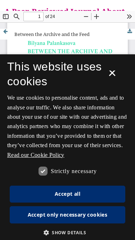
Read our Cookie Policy (35, 155)
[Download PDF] (129, 31)
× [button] (112, 76)
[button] (67, 232)
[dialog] (67, 147)
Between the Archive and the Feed (52, 34)
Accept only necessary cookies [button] (68, 214)
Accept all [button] (67, 193)
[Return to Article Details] (5, 34)
